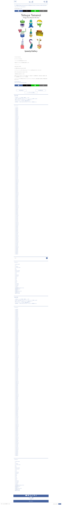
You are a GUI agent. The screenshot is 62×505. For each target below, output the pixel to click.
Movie (16, 474)
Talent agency (17, 284)
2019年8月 (16, 398)
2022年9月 (16, 157)
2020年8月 (16, 385)
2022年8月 (16, 158)
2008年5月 (16, 455)
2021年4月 (16, 175)
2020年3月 (16, 189)
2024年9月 (16, 131)
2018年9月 (16, 410)
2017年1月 (16, 221)
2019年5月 (16, 200)
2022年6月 (16, 160)
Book (16, 269)
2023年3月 (16, 150)
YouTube (16, 286)
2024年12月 (16, 128)
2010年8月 (16, 249)
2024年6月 (16, 134)
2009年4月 (16, 453)
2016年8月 (16, 428)
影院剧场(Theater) (17, 486)
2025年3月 (16, 326)
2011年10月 (16, 242)
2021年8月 (16, 171)
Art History (16, 266)
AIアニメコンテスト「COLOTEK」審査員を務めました (22, 302)
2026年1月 (16, 115)
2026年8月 (16, 309)
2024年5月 (16, 135)
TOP (15, 1)
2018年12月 (16, 205)
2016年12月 (16, 222)
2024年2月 (16, 340)
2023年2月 (16, 353)
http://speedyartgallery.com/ (18, 81)
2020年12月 (16, 179)
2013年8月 (16, 441)
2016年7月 (16, 228)
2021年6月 (16, 173)
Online (16, 280)
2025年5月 (16, 324)
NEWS (21, 8)
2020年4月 (16, 188)
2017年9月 (16, 216)
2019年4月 (16, 201)
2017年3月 (16, 220)
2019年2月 (16, 203)
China (16, 272)
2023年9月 (16, 144)
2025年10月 (16, 118)
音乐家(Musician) (17, 489)
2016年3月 (16, 231)
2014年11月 (16, 236)
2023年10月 (16, 143)
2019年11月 (16, 193)
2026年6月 (16, 311)
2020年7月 (16, 185)
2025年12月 (16, 116)
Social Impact (17, 283)
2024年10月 (16, 130)
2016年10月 (16, 426)
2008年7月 (16, 454)
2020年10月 (16, 383)
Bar (15, 268)
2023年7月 (16, 146)
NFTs (16, 279)
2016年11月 (16, 425)
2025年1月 (16, 127)
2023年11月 (16, 142)
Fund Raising (17, 472)
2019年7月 (16, 399)
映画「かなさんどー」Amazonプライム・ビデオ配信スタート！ (24, 99)
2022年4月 (16, 162)
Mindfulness (16, 473)
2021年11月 (16, 369)
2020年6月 (16, 186)
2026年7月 (16, 310)
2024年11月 (16, 129)
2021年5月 (16, 174)
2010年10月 (16, 247)
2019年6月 (16, 199)
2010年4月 (16, 250)
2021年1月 (16, 178)
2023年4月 (16, 149)
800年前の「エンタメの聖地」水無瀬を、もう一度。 (22, 97)
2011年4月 (16, 244)
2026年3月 (16, 113)
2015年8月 (16, 233)
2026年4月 (16, 313)
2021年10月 (16, 370)
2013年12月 (16, 440)
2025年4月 (16, 325)
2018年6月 (16, 413)
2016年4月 (16, 230)
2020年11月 (16, 382)
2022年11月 (16, 356)
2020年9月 (16, 384)
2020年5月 (16, 187)
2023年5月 (16, 148)
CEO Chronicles (17, 271)
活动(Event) (16, 487)
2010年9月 (16, 248)
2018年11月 (16, 206)
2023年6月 (16, 147)
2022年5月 (16, 161)
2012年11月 (16, 442)
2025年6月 (16, 121)
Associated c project (17, 267)
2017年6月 (16, 218)
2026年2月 (16, 114)
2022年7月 (16, 159)
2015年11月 (16, 232)
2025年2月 (16, 327)
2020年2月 (16, 190)
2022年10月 (16, 156)
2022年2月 (16, 164)
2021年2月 (16, 177)
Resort (16, 282)
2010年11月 (16, 246)
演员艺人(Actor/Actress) (18, 488)
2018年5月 (16, 213)
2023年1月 (16, 354)
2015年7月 (16, 234)
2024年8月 (16, 132)
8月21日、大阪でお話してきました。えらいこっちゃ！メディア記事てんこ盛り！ (26, 98)
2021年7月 (16, 172)
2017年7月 (16, 217)
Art (15, 265)
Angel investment (17, 264)
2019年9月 (16, 397)
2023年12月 (16, 342)
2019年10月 (16, 396)
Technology (16, 285)
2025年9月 (16, 119)
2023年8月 (16, 145)
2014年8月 (16, 439)
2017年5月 (16, 219)
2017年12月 (16, 215)
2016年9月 (16, 427)
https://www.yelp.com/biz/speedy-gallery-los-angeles (21, 82)
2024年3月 (16, 339)
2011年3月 (16, 245)
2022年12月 (16, 355)
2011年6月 (16, 243)
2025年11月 (16, 117)
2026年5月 (16, 312)
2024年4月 (16, 338)
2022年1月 (16, 367)
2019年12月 (16, 192)
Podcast (16, 281)
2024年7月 (16, 133)
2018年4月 (16, 214)
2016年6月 (16, 229)
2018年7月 (16, 412)
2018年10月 (16, 207)
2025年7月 (16, 120)
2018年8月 (16, 411)
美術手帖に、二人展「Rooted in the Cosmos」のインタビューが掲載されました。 (26, 303)
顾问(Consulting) (17, 293)
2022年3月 (16, 163)
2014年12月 (16, 235)
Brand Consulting (17, 270)
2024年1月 (16, 341)
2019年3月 (16, 202)
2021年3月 (16, 176)
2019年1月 (16, 204)
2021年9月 (16, 170)
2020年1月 (16, 191)
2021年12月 (16, 368)
